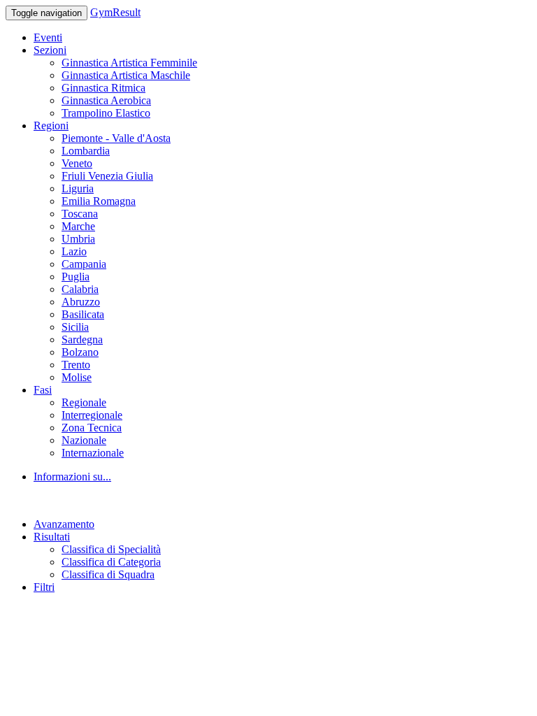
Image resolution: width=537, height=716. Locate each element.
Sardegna (82, 339)
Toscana (80, 214)
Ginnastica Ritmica (103, 88)
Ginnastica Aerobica (106, 100)
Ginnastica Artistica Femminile (129, 63)
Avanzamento (64, 524)
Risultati (52, 537)
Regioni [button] (51, 125)
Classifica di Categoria (111, 562)
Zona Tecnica (92, 428)
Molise (77, 377)
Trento (76, 365)
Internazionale (93, 453)
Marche (78, 226)
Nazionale (84, 440)
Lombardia (86, 151)
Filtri (44, 587)
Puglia (76, 276)
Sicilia (75, 327)
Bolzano (80, 352)
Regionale (84, 402)
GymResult (115, 12)
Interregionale (92, 415)
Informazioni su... (72, 476)
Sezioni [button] (50, 50)
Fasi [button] (43, 390)
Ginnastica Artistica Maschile (126, 75)
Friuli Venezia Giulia (107, 176)
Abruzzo (81, 302)
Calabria (80, 289)
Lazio (74, 251)
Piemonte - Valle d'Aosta (116, 138)
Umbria (78, 239)
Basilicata (83, 314)
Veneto (77, 163)
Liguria (78, 188)
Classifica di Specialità (111, 549)
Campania (84, 264)
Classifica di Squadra (108, 574)
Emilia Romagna (99, 201)
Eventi (48, 37)
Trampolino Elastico (106, 113)
